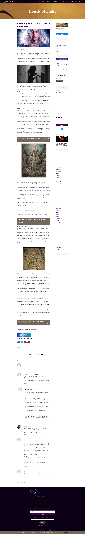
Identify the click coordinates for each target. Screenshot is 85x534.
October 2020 (58, 169)
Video (57, 111)
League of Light (34, 232)
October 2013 (58, 210)
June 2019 (58, 191)
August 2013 (58, 212)
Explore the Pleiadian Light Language (24, 331)
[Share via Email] (28, 342)
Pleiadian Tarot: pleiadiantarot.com (42, 499)
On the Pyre (58, 48)
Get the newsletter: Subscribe (42, 501)
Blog (57, 94)
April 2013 (58, 216)
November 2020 (59, 167)
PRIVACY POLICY (39, 528)
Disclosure (58, 98)
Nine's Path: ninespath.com (42, 498)
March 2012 (58, 222)
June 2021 (58, 161)
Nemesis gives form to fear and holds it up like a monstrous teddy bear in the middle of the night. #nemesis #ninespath (33, 139)
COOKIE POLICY (46, 528)
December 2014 (59, 208)
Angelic (57, 90)
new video (44, 93)
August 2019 (58, 189)
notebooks (28, 295)
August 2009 (58, 247)
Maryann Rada (29, 389)
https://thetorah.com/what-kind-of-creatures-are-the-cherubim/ (34, 462)
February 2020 (58, 181)
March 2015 (58, 206)
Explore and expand (59, 28)
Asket (47, 231)
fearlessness (22, 49)
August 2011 (58, 226)
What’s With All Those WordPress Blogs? (39, 355)
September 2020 (59, 171)
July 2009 (58, 249)
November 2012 (59, 218)
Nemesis (33, 116)
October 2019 (58, 185)
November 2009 (59, 241)
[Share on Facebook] (18, 342)
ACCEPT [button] (66, 532)
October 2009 (58, 243)
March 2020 (58, 179)
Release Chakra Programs (60, 50)
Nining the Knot (58, 45)
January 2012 (58, 224)
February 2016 (58, 204)
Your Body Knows (59, 43)
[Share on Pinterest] (25, 342)
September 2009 (59, 245)
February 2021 (58, 163)
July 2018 (57, 200)
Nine (26, 187)
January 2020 (58, 183)
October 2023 (58, 152)
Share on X (46, 140)
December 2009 (59, 239)
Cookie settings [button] (60, 532)
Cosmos (57, 96)
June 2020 (58, 175)
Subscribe (59, 80)
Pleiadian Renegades (33, 231)
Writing (57, 113)
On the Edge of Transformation (29, 355)
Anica (45, 231)
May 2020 (58, 177)
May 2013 (57, 214)
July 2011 (57, 228)
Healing (57, 100)
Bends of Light (58, 92)
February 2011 (58, 230)
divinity (18, 49)
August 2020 (58, 173)
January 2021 (58, 165)
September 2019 (59, 187)
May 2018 (57, 202)
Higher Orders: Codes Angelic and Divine (24, 338)
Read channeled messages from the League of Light (26, 329)
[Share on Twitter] (22, 342)
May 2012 (57, 220)
